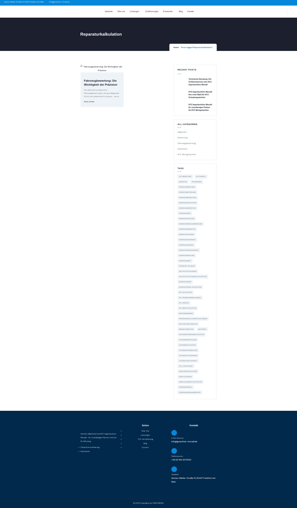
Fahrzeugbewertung (187, 143)
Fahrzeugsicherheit (187, 239)
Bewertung (183, 137)
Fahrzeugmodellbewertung (190, 224)
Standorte (175, 474)
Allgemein (182, 132)
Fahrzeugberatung (187, 187)
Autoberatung (185, 176)
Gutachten (182, 149)
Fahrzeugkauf (185, 213)
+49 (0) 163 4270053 (181, 459)
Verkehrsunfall (185, 387)
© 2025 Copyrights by (142, 503)
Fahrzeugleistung (186, 218)
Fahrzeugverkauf (186, 245)
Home (176, 47)
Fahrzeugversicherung (188, 250)
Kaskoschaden (185, 282)
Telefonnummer (177, 456)
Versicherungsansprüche (190, 392)
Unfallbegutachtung (188, 371)
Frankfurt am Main (187, 266)
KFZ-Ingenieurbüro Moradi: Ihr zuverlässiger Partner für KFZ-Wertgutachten (200, 107)
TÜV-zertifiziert (186, 366)
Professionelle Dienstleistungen (193, 318)
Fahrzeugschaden (186, 234)
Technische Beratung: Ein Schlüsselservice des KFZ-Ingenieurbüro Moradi (200, 82)
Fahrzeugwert (185, 261)
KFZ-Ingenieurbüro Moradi (190, 297)
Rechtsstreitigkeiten (188, 324)
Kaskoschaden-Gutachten (190, 287)
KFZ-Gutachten (185, 292)
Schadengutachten (187, 345)
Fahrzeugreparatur (187, 229)
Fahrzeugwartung (186, 255)
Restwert (202, 329)
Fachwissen (196, 182)
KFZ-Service (184, 303)
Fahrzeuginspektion (187, 208)
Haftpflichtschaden (187, 271)
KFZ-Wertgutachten (187, 154)
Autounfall (201, 176)
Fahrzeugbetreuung (187, 192)
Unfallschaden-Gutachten (190, 382)
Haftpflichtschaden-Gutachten (193, 276)
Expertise (183, 182)
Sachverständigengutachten (191, 334)
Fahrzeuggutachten (187, 203)
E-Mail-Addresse (177, 438)
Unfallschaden (185, 376)
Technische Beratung (188, 350)
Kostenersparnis (186, 313)
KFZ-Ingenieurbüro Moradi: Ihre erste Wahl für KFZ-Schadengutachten (200, 94)
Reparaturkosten (186, 329)
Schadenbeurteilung (188, 340)
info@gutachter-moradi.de (184, 441)
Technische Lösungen (188, 355)
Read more (89, 102)
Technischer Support (188, 361)
